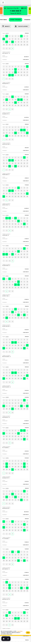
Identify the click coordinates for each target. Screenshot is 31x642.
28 (3, 44)
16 (21, 39)
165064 (7, 184)
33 (18, 44)
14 (15, 39)
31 (12, 44)
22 (12, 41)
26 (24, 41)
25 (21, 41)
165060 (7, 306)
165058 (7, 397)
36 (27, 44)
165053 (7, 549)
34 (21, 44)
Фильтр (7, 26)
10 (3, 39)
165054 (7, 518)
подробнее (18, 641)
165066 (7, 154)
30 (9, 44)
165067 (7, 124)
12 (9, 39)
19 (3, 41)
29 (6, 44)
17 (24, 39)
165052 (7, 579)
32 (15, 44)
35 (24, 44)
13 (12, 39)
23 (15, 41)
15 (18, 39)
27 (27, 41)
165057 (7, 427)
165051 (7, 609)
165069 (7, 63)
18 (27, 39)
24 (18, 41)
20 (6, 41)
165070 (7, 33)
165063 (7, 215)
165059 (7, 336)
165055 (7, 488)
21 (9, 41)
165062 (7, 245)
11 (6, 39)
